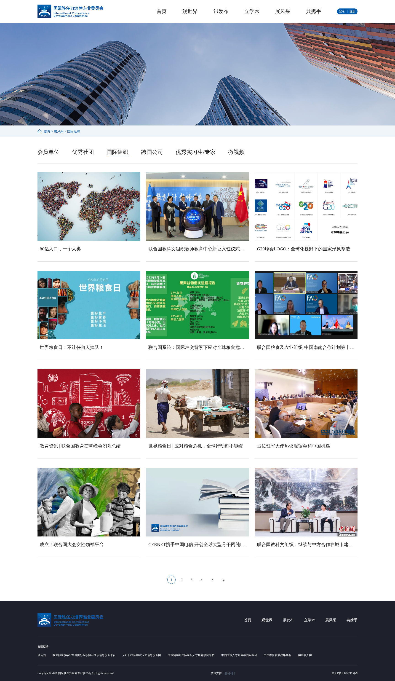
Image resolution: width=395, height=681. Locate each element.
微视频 (236, 152)
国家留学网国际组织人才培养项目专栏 (191, 655)
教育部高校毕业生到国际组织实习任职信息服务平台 (84, 655)
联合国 (41, 655)
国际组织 (73, 131)
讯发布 (221, 11)
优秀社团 (83, 152)
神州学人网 (305, 655)
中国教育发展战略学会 (277, 655)
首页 (162, 11)
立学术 (251, 11)
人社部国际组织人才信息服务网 (142, 655)
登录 (342, 11)
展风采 (282, 11)
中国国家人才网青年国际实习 (239, 655)
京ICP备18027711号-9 (345, 673)
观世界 (190, 11)
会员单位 (48, 152)
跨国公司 (152, 152)
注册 (352, 11)
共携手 (313, 11)
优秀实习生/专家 (196, 152)
